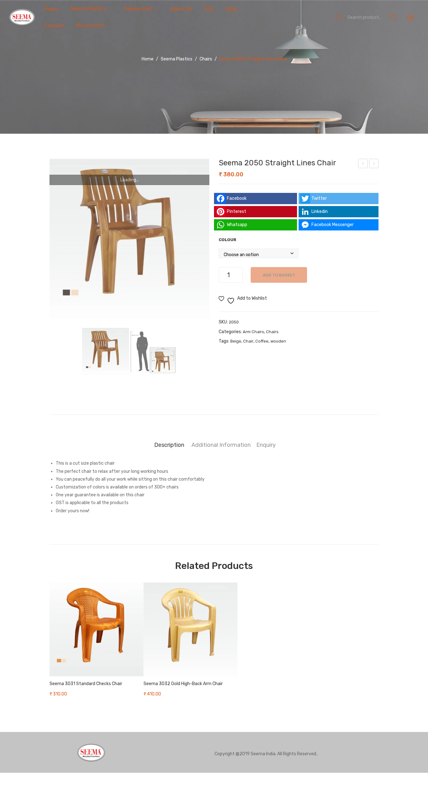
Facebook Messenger (332, 224)
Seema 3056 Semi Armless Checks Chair (373, 164)
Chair (248, 341)
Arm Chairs (253, 331)
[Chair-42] (129, 238)
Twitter (319, 198)
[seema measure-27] (152, 351)
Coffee (262, 341)
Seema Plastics (176, 59)
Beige (235, 341)
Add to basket (279, 275)
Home (148, 59)
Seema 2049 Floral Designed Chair (363, 164)
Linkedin (319, 211)
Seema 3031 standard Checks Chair (86, 683)
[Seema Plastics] (22, 17)
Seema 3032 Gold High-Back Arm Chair (183, 683)
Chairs (206, 59)
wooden (278, 341)
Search (339, 17)
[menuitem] (51, 9)
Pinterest (236, 211)
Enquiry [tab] (266, 444)
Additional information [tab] (221, 444)
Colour (227, 239)
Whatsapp (237, 224)
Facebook (237, 198)
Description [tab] (169, 444)
